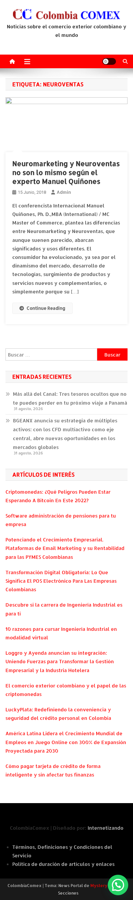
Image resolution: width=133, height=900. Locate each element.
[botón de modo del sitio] (109, 61)
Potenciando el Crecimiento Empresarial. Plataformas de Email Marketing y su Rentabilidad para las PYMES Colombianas (64, 548)
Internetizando (105, 828)
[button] (118, 885)
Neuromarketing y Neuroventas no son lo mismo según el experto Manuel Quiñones (66, 172)
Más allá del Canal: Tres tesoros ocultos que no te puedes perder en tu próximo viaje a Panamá (70, 398)
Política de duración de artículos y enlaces (63, 864)
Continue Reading (46, 308)
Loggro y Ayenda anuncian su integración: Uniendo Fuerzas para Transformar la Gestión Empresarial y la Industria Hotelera (59, 661)
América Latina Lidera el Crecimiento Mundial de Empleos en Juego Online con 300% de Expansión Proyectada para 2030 (65, 741)
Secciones (68, 893)
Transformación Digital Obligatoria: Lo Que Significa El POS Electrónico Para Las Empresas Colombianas (61, 580)
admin (64, 192)
